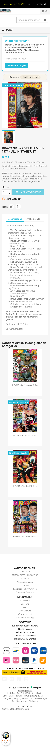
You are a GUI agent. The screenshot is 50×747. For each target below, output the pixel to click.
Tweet (11, 206)
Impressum (25, 600)
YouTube (12, 679)
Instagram (26, 679)
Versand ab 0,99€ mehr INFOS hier (29, 162)
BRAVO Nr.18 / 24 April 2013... (25, 435)
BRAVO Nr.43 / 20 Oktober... (25, 536)
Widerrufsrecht (25, 614)
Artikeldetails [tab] (33, 219)
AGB (25, 607)
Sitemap (25, 585)
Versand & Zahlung (25, 617)
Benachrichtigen (17, 65)
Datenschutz (25, 610)
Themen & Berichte (25, 592)
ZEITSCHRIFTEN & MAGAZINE (25, 575)
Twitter (4, 679)
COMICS (25, 578)
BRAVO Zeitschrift (30, 77)
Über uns (25, 604)
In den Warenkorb (28, 192)
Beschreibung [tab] (15, 219)
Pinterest (18, 206)
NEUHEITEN (25, 571)
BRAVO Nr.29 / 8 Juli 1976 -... (25, 486)
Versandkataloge (25, 582)
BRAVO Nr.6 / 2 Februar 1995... (25, 385)
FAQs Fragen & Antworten (25, 589)
